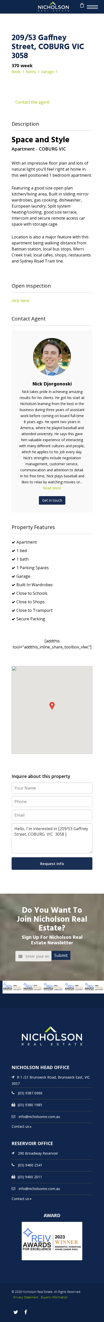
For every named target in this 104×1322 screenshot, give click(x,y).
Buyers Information (54, 1297)
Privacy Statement (25, 1297)
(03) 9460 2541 (30, 1165)
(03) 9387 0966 (30, 1092)
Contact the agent (32, 102)
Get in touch (52, 500)
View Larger (9, 996)
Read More (52, 488)
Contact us (21, 1126)
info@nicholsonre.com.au (39, 1116)
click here (20, 300)
